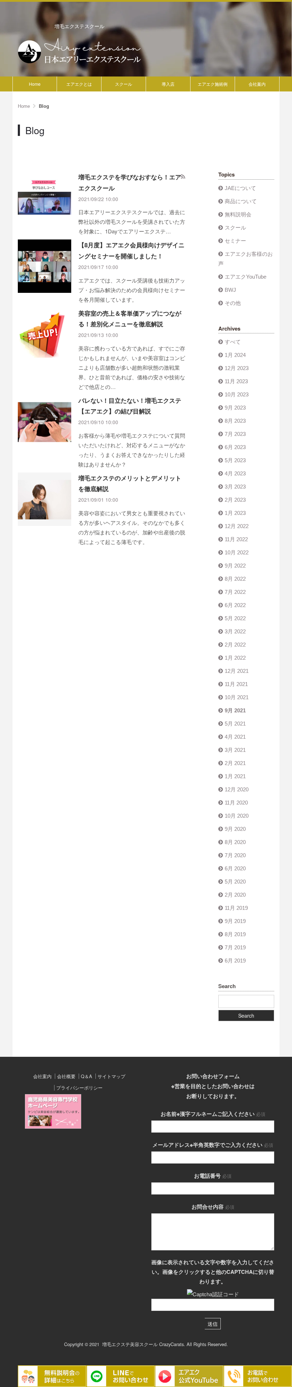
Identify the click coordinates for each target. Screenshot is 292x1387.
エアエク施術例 (213, 84)
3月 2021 (235, 750)
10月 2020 (237, 816)
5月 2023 (235, 460)
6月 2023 (235, 447)
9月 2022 (235, 566)
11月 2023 (236, 381)
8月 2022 (235, 579)
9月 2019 (235, 921)
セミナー (235, 241)
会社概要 (66, 1076)
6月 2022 (235, 605)
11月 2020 (236, 803)
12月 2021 (237, 671)
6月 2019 (235, 961)
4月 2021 (235, 737)
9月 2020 (235, 829)
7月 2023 (235, 434)
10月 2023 (237, 394)
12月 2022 (237, 526)
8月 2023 (235, 421)
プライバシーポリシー (79, 1087)
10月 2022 (237, 552)
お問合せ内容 (213, 1207)
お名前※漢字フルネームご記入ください (213, 1114)
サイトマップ (111, 1076)
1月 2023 (235, 513)
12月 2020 (237, 789)
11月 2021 (236, 684)
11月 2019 (236, 908)
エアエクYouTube (245, 277)
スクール (123, 84)
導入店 (168, 84)
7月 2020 (235, 855)
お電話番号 (212, 1176)
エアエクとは (79, 84)
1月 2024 (235, 355)
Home (35, 84)
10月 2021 (237, 697)
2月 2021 (235, 763)
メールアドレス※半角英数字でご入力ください (212, 1145)
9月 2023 (235, 408)
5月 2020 (235, 882)
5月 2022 (235, 618)
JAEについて (240, 188)
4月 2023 (235, 473)
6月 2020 (235, 868)
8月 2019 (235, 934)
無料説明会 (238, 214)
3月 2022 (235, 631)
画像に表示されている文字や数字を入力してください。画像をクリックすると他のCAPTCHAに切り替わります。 (212, 1271)
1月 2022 (235, 658)
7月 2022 (235, 592)
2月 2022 (235, 645)
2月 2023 (235, 500)
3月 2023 (235, 487)
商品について (241, 201)
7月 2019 (235, 947)
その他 (233, 303)
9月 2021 (235, 710)
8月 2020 (235, 842)
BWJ (230, 290)
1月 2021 (235, 776)
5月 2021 (235, 724)
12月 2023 (237, 368)
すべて (233, 342)
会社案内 (257, 84)
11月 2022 (236, 539)
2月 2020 (235, 895)
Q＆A (86, 1076)
